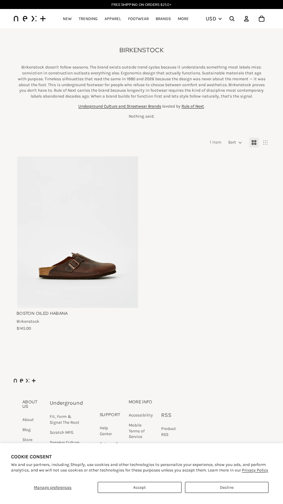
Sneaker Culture (64, 442)
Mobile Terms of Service (137, 431)
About (28, 419)
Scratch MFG (62, 432)
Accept (139, 487)
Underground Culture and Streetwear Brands (119, 106)
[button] (235, 142)
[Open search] (232, 18)
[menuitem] (183, 18)
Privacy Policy (255, 470)
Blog (26, 429)
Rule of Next (193, 106)
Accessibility (141, 415)
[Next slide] (127, 231)
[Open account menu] (246, 18)
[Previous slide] (27, 231)
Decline (227, 487)
